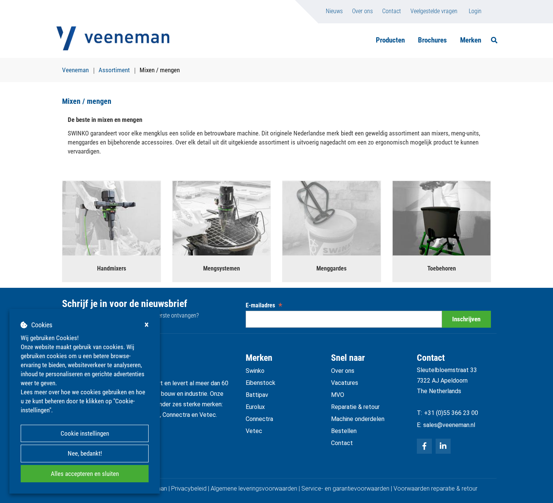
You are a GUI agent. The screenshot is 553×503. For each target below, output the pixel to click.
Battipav (257, 394)
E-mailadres (264, 305)
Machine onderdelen (357, 418)
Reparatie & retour (355, 406)
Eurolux (255, 406)
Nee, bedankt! (85, 453)
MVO (337, 394)
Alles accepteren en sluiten (85, 473)
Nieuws (334, 11)
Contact (391, 11)
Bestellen (344, 431)
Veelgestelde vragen (433, 11)
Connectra (259, 418)
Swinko (255, 370)
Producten (390, 40)
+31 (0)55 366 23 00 (451, 412)
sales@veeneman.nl (449, 425)
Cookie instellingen (85, 433)
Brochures (432, 40)
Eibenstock (260, 382)
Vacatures (344, 382)
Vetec (254, 431)
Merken (470, 40)
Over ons (362, 11)
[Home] (112, 38)
